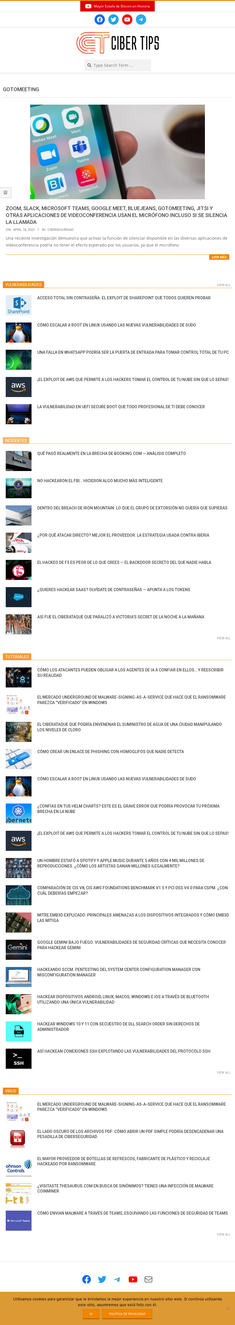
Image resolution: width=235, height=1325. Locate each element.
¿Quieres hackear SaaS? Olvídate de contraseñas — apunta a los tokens (113, 589)
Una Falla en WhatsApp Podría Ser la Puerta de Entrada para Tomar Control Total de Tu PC (133, 352)
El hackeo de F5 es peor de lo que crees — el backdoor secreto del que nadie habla (124, 562)
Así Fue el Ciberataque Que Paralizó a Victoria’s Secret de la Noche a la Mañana (120, 617)
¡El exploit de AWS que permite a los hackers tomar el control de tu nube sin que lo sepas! (133, 379)
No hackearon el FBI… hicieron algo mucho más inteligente (100, 480)
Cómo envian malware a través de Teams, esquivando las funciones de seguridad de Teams (132, 1213)
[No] (228, 1308)
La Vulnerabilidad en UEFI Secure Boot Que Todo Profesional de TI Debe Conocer (121, 406)
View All (224, 285)
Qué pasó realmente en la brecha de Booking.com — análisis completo (111, 453)
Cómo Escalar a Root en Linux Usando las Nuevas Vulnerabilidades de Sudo (116, 325)
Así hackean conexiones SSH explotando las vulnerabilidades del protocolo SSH (123, 1051)
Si (91, 1314)
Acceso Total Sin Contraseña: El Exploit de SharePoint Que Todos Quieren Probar (124, 298)
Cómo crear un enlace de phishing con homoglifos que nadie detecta (110, 751)
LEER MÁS (219, 257)
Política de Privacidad (127, 1314)
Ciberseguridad (61, 229)
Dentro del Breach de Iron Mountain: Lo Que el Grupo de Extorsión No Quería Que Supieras (132, 508)
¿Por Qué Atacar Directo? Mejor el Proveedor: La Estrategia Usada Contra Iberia (123, 535)
